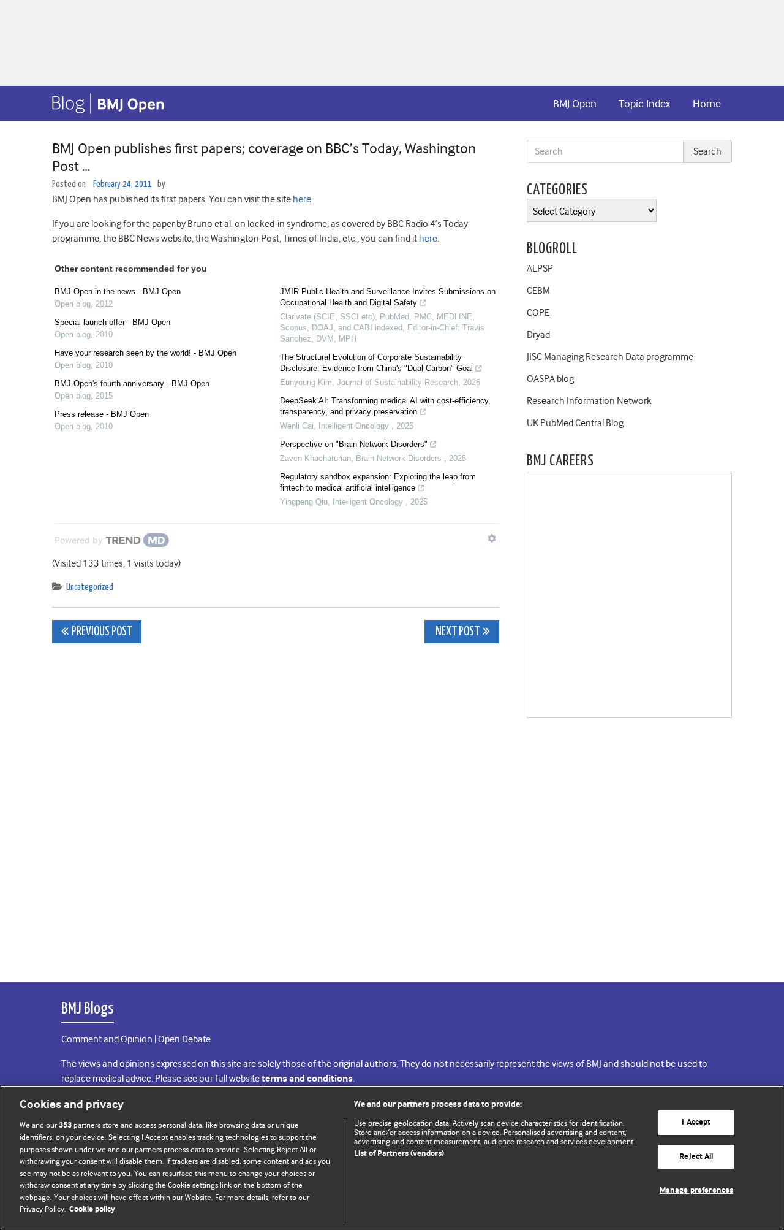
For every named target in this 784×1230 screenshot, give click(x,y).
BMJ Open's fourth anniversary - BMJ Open (132, 383)
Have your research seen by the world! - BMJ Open (145, 352)
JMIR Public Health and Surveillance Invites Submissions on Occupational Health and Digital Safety (388, 297)
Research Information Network (589, 401)
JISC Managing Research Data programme (610, 356)
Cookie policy (92, 1209)
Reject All (696, 1156)
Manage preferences (696, 1190)
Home (707, 103)
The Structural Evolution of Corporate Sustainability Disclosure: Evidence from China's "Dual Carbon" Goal (376, 363)
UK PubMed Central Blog (575, 423)
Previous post (102, 632)
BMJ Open (575, 103)
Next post (457, 632)
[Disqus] (275, 805)
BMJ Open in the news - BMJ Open (118, 291)
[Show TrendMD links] (492, 538)
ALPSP (540, 268)
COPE (538, 312)
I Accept (696, 1122)
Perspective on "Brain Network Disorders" (354, 444)
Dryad (538, 334)
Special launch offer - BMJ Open (112, 322)
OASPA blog (550, 378)
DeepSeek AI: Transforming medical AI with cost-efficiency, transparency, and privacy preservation (385, 406)
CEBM (538, 290)
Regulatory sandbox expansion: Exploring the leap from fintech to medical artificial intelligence (378, 482)
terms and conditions (307, 1079)
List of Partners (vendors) (399, 1153)
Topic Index (644, 103)
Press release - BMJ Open (102, 414)
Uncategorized (89, 587)
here (302, 199)
